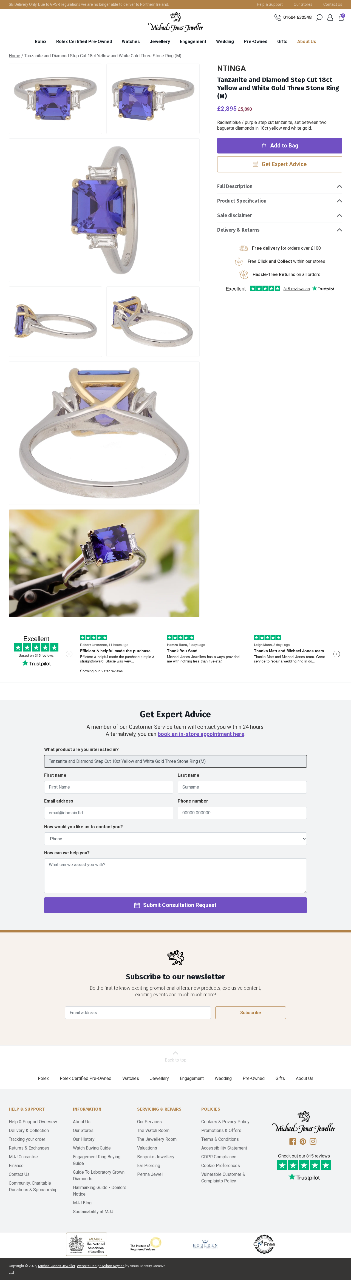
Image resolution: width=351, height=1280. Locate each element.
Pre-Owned (255, 41)
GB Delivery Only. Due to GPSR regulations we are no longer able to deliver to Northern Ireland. (89, 4)
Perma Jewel (150, 1174)
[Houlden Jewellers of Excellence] (205, 1244)
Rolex (40, 41)
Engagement (193, 41)
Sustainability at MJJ (93, 1211)
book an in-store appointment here (201, 734)
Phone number (193, 801)
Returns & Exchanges (29, 1148)
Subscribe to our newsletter (175, 976)
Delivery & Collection (29, 1130)
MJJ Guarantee (23, 1156)
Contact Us (332, 4)
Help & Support (270, 4)
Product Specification (242, 201)
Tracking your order (27, 1139)
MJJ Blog (82, 1202)
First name (55, 775)
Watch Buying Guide (92, 1148)
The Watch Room (153, 1130)
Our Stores (303, 4)
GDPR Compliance (218, 1156)
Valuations (147, 1148)
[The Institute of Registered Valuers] (145, 1244)
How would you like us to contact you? (83, 826)
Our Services (149, 1121)
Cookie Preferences (220, 1165)
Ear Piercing (148, 1165)
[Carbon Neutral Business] (264, 1244)
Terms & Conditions (220, 1139)
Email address (58, 801)
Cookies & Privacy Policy (225, 1121)
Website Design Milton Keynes (100, 1266)
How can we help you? (67, 852)
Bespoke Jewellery (155, 1156)
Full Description (235, 186)
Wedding (225, 41)
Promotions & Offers (221, 1130)
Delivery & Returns (238, 230)
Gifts (282, 41)
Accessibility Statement (224, 1148)
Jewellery (160, 41)
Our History (84, 1139)
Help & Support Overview (33, 1121)
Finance (16, 1165)
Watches (131, 41)
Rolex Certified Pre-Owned (84, 41)
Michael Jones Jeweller (56, 1266)
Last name (188, 775)
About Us (306, 41)
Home (14, 55)
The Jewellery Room (157, 1139)
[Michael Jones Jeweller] (175, 22)
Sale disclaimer (234, 215)
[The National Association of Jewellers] (86, 1244)
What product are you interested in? (81, 749)
